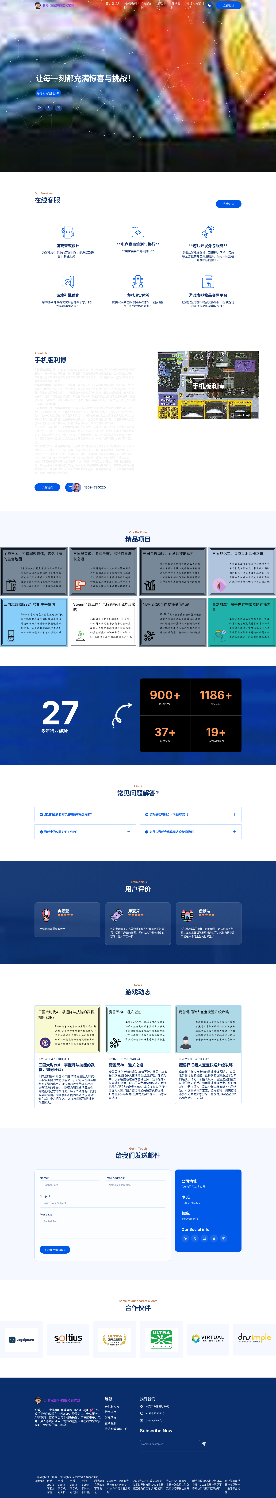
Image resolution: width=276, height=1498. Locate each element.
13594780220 (95, 487)
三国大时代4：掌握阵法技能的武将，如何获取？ (66, 1067)
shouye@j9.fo (154, 1420)
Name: (44, 1178)
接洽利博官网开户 (194, 5)
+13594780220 (155, 1413)
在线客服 (175, 5)
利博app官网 (91, 1477)
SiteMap (39, 1480)
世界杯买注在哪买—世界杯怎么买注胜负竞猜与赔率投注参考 (177, 1484)
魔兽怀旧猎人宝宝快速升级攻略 (206, 1065)
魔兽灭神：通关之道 (126, 1065)
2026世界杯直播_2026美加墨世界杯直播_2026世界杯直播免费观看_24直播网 (148, 1484)
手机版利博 (130, 5)
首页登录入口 (112, 5)
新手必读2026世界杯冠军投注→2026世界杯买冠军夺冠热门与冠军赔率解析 (207, 1484)
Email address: (115, 1178)
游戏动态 (161, 5)
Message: (46, 1214)
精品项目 (146, 5)
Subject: (45, 1196)
